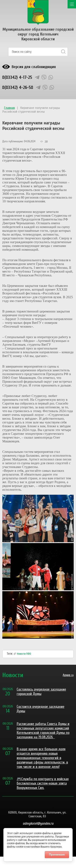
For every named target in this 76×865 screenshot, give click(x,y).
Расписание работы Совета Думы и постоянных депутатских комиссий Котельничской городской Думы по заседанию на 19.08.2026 (43, 730)
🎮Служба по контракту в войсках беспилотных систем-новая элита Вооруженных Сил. (43, 783)
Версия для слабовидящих (34, 67)
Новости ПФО (24, 653)
